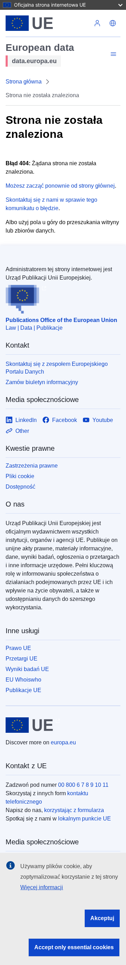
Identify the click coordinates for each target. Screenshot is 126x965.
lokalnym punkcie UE (84, 819)
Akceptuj (102, 918)
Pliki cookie (20, 476)
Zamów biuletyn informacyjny (42, 382)
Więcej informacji (41, 887)
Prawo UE (18, 648)
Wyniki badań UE (27, 669)
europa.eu (63, 742)
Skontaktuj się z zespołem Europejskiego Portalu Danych (57, 368)
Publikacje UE (23, 690)
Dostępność (20, 487)
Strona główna (24, 82)
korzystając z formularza (74, 810)
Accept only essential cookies (74, 947)
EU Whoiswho (23, 680)
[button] (112, 23)
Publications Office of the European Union (61, 320)
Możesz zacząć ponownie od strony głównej (60, 186)
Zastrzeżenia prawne (32, 466)
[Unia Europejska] (48, 23)
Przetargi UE (21, 659)
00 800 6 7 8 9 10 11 (83, 785)
